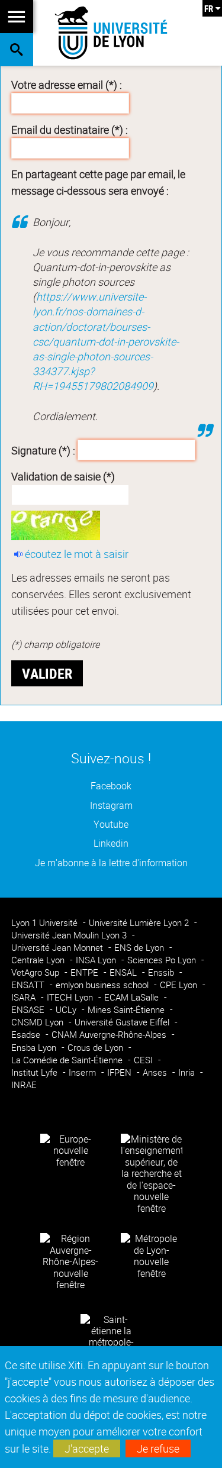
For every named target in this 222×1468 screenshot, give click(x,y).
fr (208, 8)
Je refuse (158, 1448)
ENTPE (85, 972)
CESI (144, 1060)
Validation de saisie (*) (63, 476)
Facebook (111, 786)
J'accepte (87, 1448)
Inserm (83, 1072)
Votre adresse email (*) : (66, 85)
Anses (156, 1072)
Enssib (162, 972)
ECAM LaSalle (132, 997)
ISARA (24, 997)
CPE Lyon (180, 985)
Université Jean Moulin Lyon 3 (70, 935)
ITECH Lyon (71, 997)
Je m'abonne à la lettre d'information (111, 863)
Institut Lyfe (35, 1072)
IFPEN (120, 1072)
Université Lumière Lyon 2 (140, 922)
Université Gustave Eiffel (123, 1022)
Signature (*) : (43, 450)
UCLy (67, 1009)
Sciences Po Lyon (162, 960)
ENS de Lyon (140, 947)
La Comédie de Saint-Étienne (68, 1060)
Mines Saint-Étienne (127, 1009)
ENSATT (29, 985)
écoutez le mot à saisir (76, 554)
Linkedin (111, 843)
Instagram (111, 805)
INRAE (24, 1084)
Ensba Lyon (35, 1047)
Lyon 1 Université (45, 922)
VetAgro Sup (36, 972)
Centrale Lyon (39, 960)
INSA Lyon (97, 960)
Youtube (111, 824)
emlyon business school (103, 985)
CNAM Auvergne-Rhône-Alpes (110, 1034)
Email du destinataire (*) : (69, 129)
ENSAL (124, 972)
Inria (187, 1072)
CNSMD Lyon (38, 1022)
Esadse (27, 1034)
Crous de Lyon (96, 1047)
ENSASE (29, 1009)
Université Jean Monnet (58, 947)
